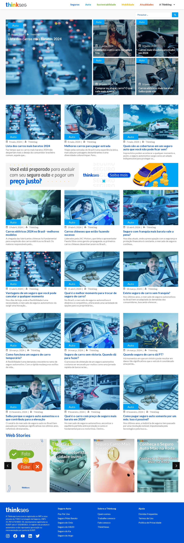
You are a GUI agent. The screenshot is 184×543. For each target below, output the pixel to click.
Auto (88, 4)
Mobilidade (128, 4)
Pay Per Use (64, 514)
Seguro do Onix (65, 522)
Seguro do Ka (64, 531)
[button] (8, 465)
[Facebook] (15, 536)
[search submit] (175, 14)
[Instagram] (8, 536)
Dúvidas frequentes (148, 514)
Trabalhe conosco (106, 518)
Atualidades (147, 4)
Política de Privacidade (150, 522)
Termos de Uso (146, 518)
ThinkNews (103, 526)
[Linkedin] (30, 536)
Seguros (74, 4)
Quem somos (104, 514)
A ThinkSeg (165, 4)
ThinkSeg (35, 34)
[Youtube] (23, 536)
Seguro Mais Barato (67, 518)
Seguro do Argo (65, 535)
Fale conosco (104, 522)
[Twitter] (38, 536)
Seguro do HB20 (66, 526)
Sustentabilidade (106, 4)
